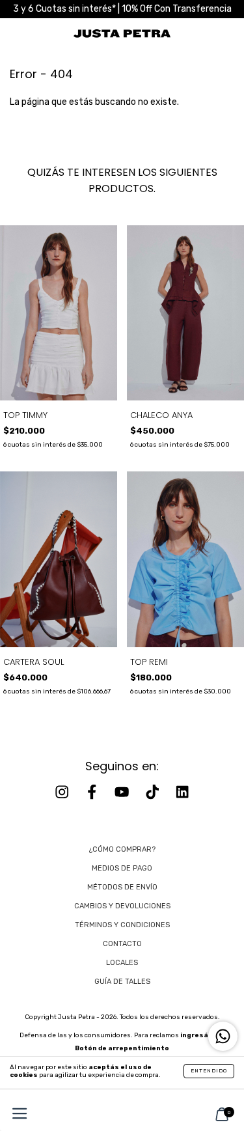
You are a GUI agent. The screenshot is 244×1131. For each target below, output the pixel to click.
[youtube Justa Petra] (123, 792)
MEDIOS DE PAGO (122, 868)
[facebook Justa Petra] (93, 792)
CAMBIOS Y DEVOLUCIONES (122, 906)
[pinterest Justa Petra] (182, 792)
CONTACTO (122, 944)
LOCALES (122, 962)
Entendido (209, 1071)
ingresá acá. (202, 1035)
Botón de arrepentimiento (122, 1048)
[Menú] (16, 1115)
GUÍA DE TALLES (122, 981)
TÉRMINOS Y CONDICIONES (122, 925)
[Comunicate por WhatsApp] (222, 1036)
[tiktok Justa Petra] (154, 792)
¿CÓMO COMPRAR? (122, 849)
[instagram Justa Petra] (63, 792)
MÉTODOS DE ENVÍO (122, 887)
